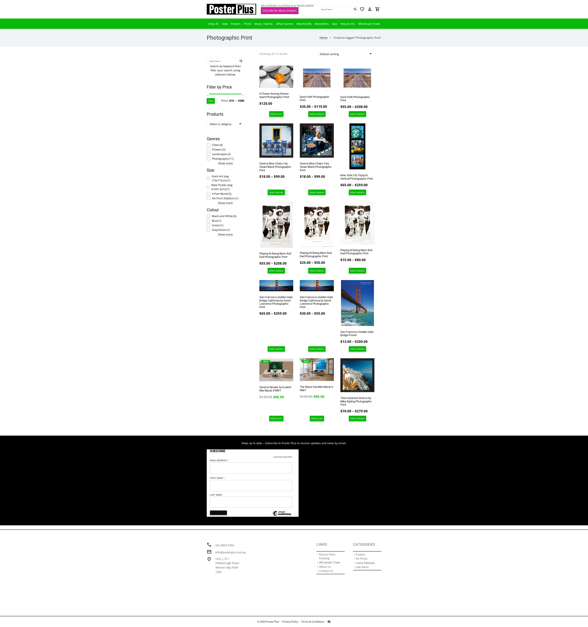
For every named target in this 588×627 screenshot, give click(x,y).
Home (323, 38)
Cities (217, 145)
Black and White (224, 216)
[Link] (231, 9)
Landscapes (221, 154)
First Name (217, 478)
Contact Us (326, 571)
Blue (216, 220)
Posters (360, 554)
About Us (325, 567)
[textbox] (220, 124)
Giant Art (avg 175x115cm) (220, 178)
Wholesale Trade (329, 562)
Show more (225, 163)
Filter (210, 100)
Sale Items (362, 567)
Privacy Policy (290, 621)
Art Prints (361, 558)
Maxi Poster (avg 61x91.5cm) (221, 187)
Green (217, 225)
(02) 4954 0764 (224, 545)
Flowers (218, 149)
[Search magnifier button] (355, 9)
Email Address (219, 460)
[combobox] (225, 124)
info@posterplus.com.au (230, 552)
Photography (223, 158)
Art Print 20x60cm (225, 198)
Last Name (216, 495)
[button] (276, 114)
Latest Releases (365, 563)
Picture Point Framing (327, 556)
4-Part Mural (221, 194)
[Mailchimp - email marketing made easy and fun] (281, 515)
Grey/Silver (221, 230)
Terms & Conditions (312, 621)
